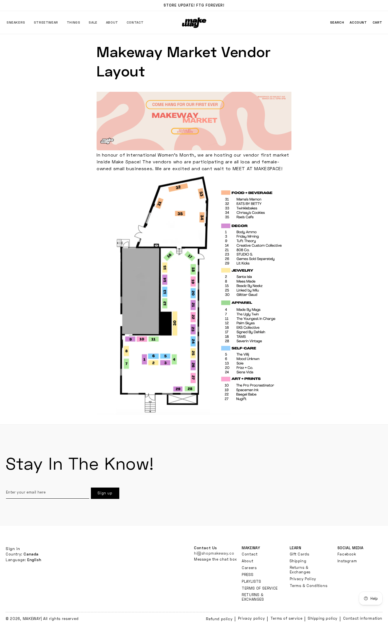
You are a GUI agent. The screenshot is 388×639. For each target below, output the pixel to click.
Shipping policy (322, 618)
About (247, 560)
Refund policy (219, 619)
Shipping (298, 560)
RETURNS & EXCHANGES (253, 596)
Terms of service (286, 618)
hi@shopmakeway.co (214, 553)
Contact (249, 554)
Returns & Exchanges (300, 569)
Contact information (362, 618)
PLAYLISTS (251, 581)
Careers (249, 567)
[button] (16, 22)
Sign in (13, 548)
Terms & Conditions (308, 585)
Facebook (346, 554)
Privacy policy (251, 618)
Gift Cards (299, 554)
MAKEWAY (32, 618)
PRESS (247, 574)
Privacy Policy (303, 578)
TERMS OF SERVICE (260, 588)
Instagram (347, 560)
